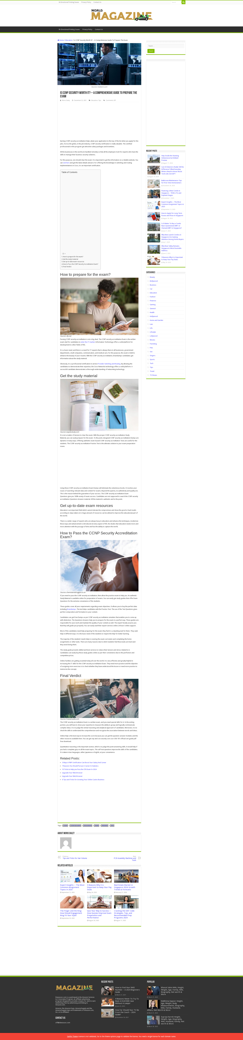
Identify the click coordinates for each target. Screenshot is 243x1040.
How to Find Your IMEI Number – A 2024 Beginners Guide (127, 989)
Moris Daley (66, 100)
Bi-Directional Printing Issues (69, 2)
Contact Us (97, 2)
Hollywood (154, 316)
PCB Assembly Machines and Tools (125, 858)
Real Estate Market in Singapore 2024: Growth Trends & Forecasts (124, 887)
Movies (152, 340)
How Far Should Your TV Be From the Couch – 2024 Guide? (127, 1012)
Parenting (153, 344)
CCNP (65, 825)
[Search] (183, 2)
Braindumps (71, 609)
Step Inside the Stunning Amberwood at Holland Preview (170, 158)
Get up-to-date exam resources (73, 261)
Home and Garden (156, 320)
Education (68, 40)
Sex (151, 352)
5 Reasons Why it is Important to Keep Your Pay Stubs (99, 887)
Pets (151, 348)
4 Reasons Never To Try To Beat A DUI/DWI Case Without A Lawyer (127, 1001)
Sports (152, 359)
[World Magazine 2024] (121, 15)
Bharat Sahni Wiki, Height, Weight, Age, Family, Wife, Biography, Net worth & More (172, 990)
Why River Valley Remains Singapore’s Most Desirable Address (171, 248)
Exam (96, 825)
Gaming (153, 305)
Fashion (152, 297)
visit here (66, 163)
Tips (99, 100)
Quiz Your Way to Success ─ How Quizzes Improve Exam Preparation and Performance (99, 914)
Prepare (105, 825)
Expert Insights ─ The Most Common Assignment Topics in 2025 (72, 887)
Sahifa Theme (72, 1036)
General (153, 308)
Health (152, 312)
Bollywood (154, 281)
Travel (152, 371)
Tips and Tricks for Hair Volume (75, 857)
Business (153, 285)
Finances (153, 301)
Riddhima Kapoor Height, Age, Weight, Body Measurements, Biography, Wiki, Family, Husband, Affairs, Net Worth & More (166, 1005)
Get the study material (70, 259)
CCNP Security (75, 825)
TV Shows (153, 375)
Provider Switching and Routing (109, 364)
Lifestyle (153, 332)
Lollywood (153, 336)
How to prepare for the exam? (73, 257)
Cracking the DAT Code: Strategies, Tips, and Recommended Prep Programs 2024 (124, 914)
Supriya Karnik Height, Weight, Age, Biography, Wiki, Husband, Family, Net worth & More (172, 1020)
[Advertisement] (99, 121)
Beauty (152, 277)
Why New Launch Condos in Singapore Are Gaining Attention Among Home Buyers (172, 237)
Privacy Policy (86, 2)
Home (61, 40)
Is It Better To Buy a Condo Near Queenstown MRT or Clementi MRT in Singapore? (171, 226)
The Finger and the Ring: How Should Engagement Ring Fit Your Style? (71, 913)
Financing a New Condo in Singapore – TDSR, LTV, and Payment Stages (171, 193)
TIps (112, 825)
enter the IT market (88, 342)
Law (151, 324)
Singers (152, 355)
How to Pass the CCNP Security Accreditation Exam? (80, 264)
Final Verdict (67, 267)
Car (151, 289)
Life (151, 328)
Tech (151, 363)
